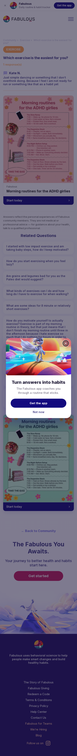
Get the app (38, 403)
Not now (38, 412)
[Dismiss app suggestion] (66, 343)
